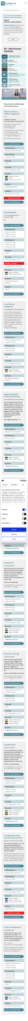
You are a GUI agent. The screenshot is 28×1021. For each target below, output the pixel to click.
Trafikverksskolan (9, 566)
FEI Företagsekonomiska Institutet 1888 (11, 216)
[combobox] (12, 10)
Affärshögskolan (9, 930)
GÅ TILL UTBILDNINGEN (12, 144)
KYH (5, 117)
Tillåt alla (14, 529)
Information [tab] (14, 484)
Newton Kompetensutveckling (13, 841)
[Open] (25, 10)
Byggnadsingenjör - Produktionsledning (12, 395)
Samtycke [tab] (5, 484)
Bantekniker (9, 563)
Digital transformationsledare (13, 17)
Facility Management (12, 927)
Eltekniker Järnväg (11, 653)
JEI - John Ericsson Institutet (12, 15)
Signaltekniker (10, 744)
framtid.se (7, 34)
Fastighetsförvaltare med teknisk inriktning (13, 836)
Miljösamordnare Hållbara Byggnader (12, 112)
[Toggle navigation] (26, 3)
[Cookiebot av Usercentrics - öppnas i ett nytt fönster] (20, 481)
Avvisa (14, 539)
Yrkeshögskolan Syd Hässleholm (14, 309)
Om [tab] (23, 484)
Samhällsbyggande (9, 25)
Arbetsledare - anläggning (10, 305)
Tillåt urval (14, 534)
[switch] (24, 514)
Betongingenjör (10, 212)
